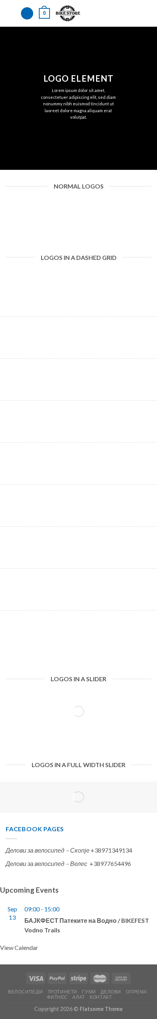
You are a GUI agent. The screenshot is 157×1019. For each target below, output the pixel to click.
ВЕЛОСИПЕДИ (25, 992)
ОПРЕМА (136, 992)
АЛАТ (78, 997)
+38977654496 (110, 863)
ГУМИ (89, 992)
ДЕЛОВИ (111, 992)
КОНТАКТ (101, 997)
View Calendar (19, 947)
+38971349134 (111, 850)
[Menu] (10, 13)
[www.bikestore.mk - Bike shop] (68, 13)
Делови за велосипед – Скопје (48, 850)
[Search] (27, 13)
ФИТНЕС (57, 997)
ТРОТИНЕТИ (63, 992)
